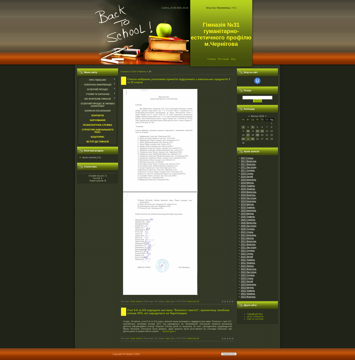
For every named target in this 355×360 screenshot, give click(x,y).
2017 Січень (247, 158)
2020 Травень (248, 216)
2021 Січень (247, 232)
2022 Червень (248, 263)
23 (243, 139)
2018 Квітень (247, 182)
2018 (133, 71)
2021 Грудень (248, 250)
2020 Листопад (248, 226)
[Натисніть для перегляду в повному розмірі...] (160, 191)
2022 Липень (247, 266)
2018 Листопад (248, 198)
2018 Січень (247, 173)
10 (248, 131)
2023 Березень (248, 284)
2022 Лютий (247, 256)
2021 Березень (248, 235)
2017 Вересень (248, 161)
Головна (211, 59)
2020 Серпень (248, 219)
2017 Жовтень (248, 164)
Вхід (233, 59)
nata (167, 301)
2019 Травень (248, 207)
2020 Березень (248, 210)
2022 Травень (248, 259)
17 (248, 135)
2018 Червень (248, 189)
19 (257, 135)
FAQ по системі (255, 319)
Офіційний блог (255, 314)
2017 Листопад (248, 167)
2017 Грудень (248, 170)
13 (262, 131)
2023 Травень (248, 290)
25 (252, 139)
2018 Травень (248, 186)
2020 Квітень (247, 213)
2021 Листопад (248, 247)
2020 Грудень (248, 229)
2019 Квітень (247, 204)
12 (257, 131)
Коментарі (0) (193, 301)
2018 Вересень (248, 192)
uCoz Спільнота (255, 316)
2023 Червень (248, 293)
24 (248, 139)
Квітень (142, 71)
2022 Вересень (248, 269)
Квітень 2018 (257, 116)
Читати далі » (169, 331)
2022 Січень (247, 253)
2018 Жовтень (248, 195)
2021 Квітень (247, 238)
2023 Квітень (247, 287)
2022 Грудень (248, 275)
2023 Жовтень (248, 296)
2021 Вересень (248, 241)
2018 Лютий (247, 176)
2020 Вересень (248, 223)
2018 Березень (248, 179)
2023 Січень (247, 278)
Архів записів (89, 157)
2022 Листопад (248, 272)
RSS (234, 8)
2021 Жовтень (248, 244)
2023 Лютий (247, 281)
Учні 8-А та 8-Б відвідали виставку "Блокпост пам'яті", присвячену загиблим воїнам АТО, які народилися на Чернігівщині (178, 312)
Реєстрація (223, 59)
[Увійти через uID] (257, 81)
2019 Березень (248, 201)
